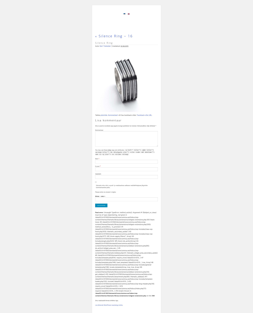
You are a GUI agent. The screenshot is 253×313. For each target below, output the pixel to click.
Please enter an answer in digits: (105, 192)
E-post (97, 166)
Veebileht (98, 174)
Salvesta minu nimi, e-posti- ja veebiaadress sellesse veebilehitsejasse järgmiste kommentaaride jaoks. (122, 186)
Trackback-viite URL (144, 115)
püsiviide (104, 115)
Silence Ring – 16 (114, 36)
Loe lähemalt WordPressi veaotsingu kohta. (109, 305)
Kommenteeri (113, 115)
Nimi (96, 159)
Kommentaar (99, 130)
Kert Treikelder (105, 46)
